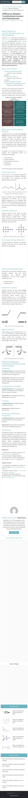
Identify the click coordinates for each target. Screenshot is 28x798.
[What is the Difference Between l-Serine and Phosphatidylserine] (7, 729)
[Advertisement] (15, 26)
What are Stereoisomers (11, 76)
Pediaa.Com (18, 793)
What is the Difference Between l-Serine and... (18, 728)
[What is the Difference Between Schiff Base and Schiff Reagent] (7, 721)
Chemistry (14, 6)
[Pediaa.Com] (5, 1)
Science (8, 6)
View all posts (14, 532)
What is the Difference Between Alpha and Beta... (18, 712)
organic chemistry (6, 39)
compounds (5, 41)
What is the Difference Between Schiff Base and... (18, 721)
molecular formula (21, 41)
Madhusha (14, 20)
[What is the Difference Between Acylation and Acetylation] (7, 746)
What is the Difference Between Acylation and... (19, 746)
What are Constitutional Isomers (13, 71)
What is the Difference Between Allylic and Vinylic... (18, 738)
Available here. (12, 459)
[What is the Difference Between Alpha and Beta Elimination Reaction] (7, 712)
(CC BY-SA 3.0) (13, 467)
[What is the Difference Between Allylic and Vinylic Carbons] (7, 738)
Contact (11, 795)
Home (3, 6)
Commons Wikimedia (9, 472)
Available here (8, 454)
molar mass (7, 203)
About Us (16, 795)
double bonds (14, 297)
